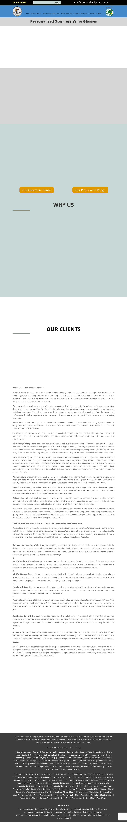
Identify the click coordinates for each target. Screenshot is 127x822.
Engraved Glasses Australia (91, 774)
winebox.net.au (63, 818)
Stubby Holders (96, 766)
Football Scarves (31, 758)
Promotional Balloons (38, 763)
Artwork (84, 14)
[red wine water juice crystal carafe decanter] (102, 153)
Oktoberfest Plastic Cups (79, 780)
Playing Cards (58, 760)
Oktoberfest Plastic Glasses (102, 780)
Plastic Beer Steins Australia (86, 795)
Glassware (35, 14)
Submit (90, 60)
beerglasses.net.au (64, 809)
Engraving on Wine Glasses (45, 777)
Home (28, 14)
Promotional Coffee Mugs (59, 763)
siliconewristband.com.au (98, 815)
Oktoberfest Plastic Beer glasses (26, 780)
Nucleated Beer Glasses (103, 777)
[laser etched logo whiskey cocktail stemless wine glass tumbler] (102, 183)
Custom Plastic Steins (49, 774)
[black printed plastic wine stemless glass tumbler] (50, 153)
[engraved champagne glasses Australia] (76, 183)
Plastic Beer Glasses (42, 795)
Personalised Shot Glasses (71, 789)
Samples (77, 14)
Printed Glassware (87, 760)
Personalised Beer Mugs (60, 783)
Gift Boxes (56, 14)
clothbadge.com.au (99, 809)
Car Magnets (72, 752)
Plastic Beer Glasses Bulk (63, 795)
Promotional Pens (104, 760)
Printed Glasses (71, 760)
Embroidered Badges (68, 755)
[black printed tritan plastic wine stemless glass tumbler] (24, 183)
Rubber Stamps (36, 766)
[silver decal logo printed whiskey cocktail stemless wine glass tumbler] (50, 183)
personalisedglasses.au (50, 815)
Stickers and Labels (92, 758)
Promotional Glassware (81, 763)
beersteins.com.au (81, 809)
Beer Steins (46, 752)
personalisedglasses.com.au (74, 815)
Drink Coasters (36, 755)
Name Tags (31, 760)
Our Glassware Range (36, 190)
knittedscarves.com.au (92, 812)
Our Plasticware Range (90, 190)
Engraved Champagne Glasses (91, 755)
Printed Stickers (21, 763)
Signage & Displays (71, 766)
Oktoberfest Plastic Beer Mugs (54, 780)
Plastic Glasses (44, 760)
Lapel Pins (106, 758)
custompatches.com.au (33, 812)
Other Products (66, 14)
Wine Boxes (60, 769)
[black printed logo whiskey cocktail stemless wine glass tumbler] (76, 153)
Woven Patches (73, 769)
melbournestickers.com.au (27, 815)
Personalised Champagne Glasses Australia (91, 783)
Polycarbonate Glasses (29, 798)
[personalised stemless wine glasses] (28, 106)
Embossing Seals (51, 755)
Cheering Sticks (86, 752)
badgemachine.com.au (44, 809)
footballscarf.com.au (72, 812)
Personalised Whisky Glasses (63, 792)
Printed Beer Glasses (49, 798)
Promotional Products (102, 763)
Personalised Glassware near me (44, 789)
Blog (99, 14)
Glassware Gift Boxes (82, 777)
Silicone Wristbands (53, 766)
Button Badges (59, 752)
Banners (36, 752)
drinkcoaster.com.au (53, 812)
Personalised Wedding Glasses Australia (33, 792)
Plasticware (47, 14)
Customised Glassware (69, 774)
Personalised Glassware (88, 786)
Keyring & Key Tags (48, 758)
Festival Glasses (64, 777)
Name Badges (19, 760)
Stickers (84, 766)
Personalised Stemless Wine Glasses (99, 789)
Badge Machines (24, 752)
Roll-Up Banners (21, 766)
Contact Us (93, 14)
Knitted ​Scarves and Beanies (70, 758)
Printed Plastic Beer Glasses (71, 798)
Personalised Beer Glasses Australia (33, 783)
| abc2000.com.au (25, 809)
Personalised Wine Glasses (88, 792)
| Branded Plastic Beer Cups (26, 774)
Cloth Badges (99, 752)
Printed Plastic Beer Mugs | (96, 798)
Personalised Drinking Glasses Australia (32, 786)
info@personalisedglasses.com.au (93, 2)
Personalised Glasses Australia (64, 786)
